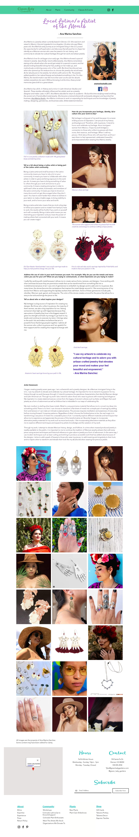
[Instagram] (108, 10)
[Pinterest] (27, 827)
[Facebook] (112, 10)
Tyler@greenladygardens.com (117, 768)
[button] (48, 9)
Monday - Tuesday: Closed (85, 765)
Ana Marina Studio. (38, 98)
